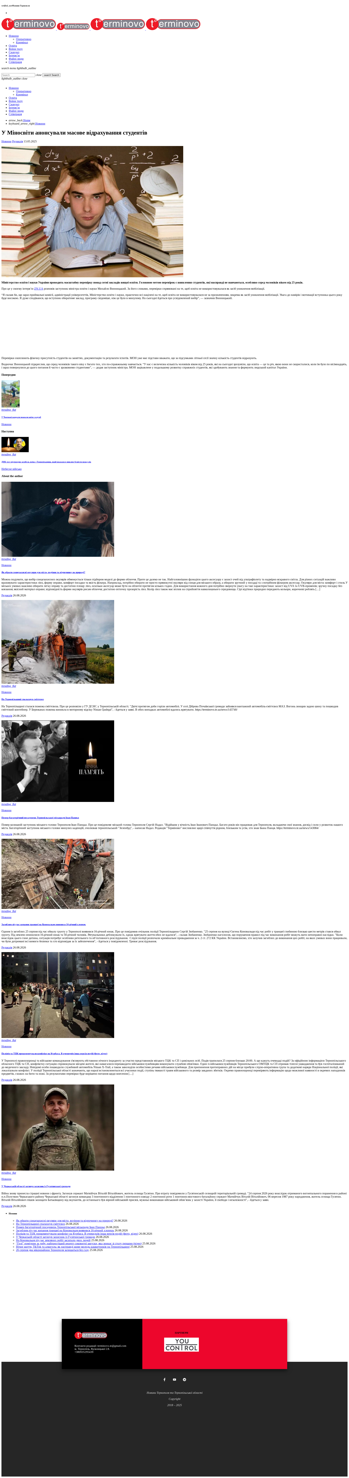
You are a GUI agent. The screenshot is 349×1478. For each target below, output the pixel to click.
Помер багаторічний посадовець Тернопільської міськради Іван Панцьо (40, 817)
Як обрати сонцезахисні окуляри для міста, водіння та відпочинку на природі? (43, 572)
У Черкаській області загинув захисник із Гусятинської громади (35, 1186)
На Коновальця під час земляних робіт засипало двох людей (53, 1240)
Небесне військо (11, 469)
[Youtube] (174, 1379)
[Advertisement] (110, 328)
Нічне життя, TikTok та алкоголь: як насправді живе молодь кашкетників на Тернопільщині (73, 1246)
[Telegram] (184, 1379)
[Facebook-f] (164, 1379)
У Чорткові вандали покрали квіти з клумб (21, 417)
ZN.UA (38, 288)
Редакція (17, 141)
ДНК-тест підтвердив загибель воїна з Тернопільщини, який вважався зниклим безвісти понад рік (46, 462)
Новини (6, 141)
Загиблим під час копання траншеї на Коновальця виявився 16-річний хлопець (43, 924)
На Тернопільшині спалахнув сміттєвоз (22, 699)
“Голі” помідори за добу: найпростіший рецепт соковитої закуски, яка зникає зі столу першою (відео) (79, 1243)
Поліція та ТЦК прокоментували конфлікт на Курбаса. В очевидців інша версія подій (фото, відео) (54, 1053)
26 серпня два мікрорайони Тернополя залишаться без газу (52, 1250)
